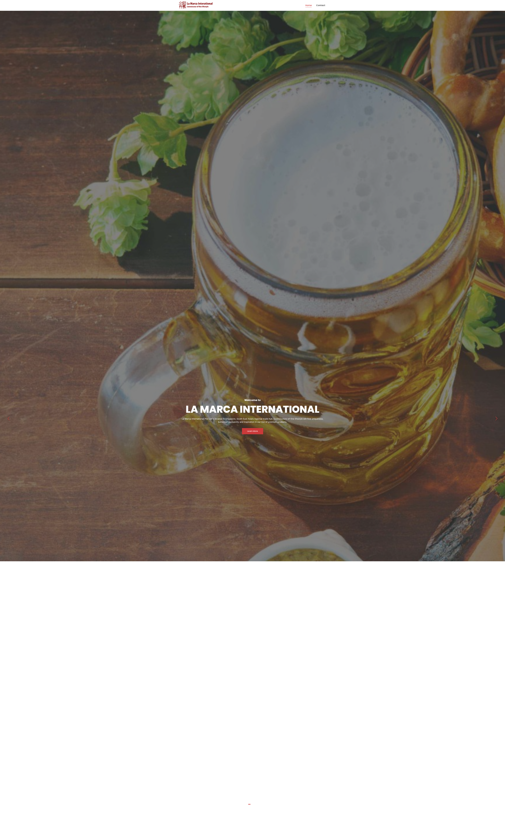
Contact (320, 5)
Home (308, 5)
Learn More (252, 431)
